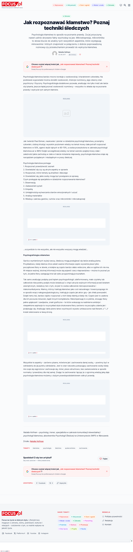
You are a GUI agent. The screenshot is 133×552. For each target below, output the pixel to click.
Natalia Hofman (64, 52)
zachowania (83, 448)
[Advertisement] (66, 223)
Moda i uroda (99, 5)
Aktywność (71, 5)
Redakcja (109, 520)
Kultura (73, 525)
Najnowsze (59, 5)
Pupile (74, 529)
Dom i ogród (84, 5)
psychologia (47, 448)
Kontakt (108, 524)
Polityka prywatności (113, 516)
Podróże (63, 525)
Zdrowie (111, 5)
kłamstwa (36, 448)
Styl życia (64, 529)
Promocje (84, 525)
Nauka (83, 529)
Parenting (88, 521)
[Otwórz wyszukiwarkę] (125, 5)
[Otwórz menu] (129, 5)
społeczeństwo (70, 448)
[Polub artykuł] (80, 54)
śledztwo (58, 448)
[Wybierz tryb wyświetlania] (121, 5)
